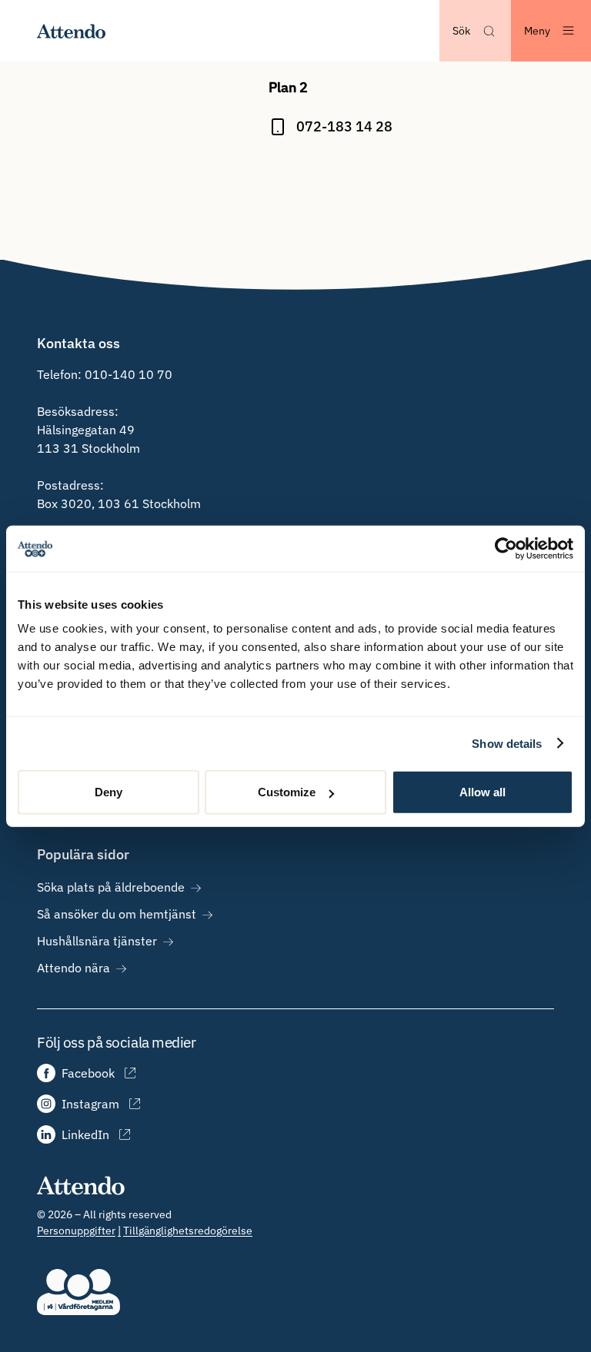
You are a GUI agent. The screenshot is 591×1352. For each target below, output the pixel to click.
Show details (507, 742)
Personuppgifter (76, 1230)
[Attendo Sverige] (71, 30)
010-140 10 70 (128, 374)
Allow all (482, 792)
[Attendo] (81, 1184)
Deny (108, 792)
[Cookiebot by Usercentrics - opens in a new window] (506, 548)
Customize (287, 792)
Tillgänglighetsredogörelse (187, 1230)
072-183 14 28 (344, 126)
